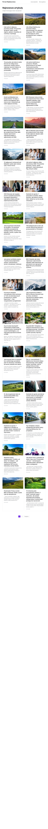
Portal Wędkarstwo (9, 2)
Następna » (27, 516)
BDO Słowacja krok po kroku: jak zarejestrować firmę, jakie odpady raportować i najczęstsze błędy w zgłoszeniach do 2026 (12, 134)
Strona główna (42, 1)
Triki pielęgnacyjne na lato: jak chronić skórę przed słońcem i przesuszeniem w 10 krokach (34, 227)
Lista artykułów (34, 1)
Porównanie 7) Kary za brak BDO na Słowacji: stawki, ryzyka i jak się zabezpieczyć (13, 492)
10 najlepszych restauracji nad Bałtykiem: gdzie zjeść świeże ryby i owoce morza (12, 164)
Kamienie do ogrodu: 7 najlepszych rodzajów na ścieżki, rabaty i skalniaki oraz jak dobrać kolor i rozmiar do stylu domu (12, 429)
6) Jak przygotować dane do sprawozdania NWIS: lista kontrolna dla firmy (12, 395)
